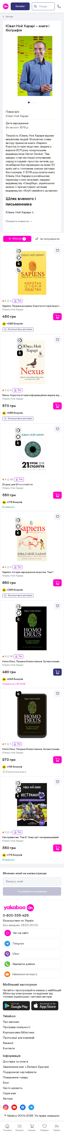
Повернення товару (15, 1077)
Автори (9, 17)
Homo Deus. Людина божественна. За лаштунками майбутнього (32, 661)
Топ (19, 301)
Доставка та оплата (15, 1061)
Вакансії (8, 1043)
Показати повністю (17, 221)
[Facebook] (23, 1107)
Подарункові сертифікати (19, 1072)
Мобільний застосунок (20, 984)
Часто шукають (12, 1088)
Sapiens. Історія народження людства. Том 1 (27, 572)
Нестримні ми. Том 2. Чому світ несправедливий (30, 837)
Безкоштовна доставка (20, 329)
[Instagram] (6, 1107)
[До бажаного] (57, 250)
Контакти (9, 1048)
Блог (6, 1082)
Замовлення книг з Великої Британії (26, 1066)
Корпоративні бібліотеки (18, 1032)
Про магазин (11, 1022)
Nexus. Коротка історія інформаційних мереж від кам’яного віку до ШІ (32, 395)
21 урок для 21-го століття (17, 484)
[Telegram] (31, 1107)
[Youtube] (14, 1107)
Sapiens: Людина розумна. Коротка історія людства (32, 306)
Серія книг (9, 1093)
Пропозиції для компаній (18, 1037)
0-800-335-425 (16, 915)
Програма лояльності (16, 1027)
